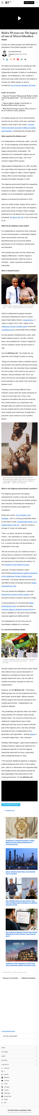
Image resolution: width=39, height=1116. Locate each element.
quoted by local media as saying (17, 565)
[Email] (21, 59)
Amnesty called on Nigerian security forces (17, 609)
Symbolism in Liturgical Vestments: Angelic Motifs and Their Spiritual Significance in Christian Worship (20, 842)
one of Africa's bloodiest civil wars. (23, 85)
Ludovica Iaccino (15, 51)
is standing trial (7, 330)
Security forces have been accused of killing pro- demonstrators (18, 128)
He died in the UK (16, 217)
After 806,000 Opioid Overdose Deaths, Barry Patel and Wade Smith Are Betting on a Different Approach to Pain (21, 903)
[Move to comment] (25, 59)
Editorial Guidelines (29, 978)
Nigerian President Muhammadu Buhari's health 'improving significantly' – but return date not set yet (19, 98)
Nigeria (32, 734)
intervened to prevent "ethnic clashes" (15, 595)
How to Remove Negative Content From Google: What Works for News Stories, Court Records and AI (22, 934)
